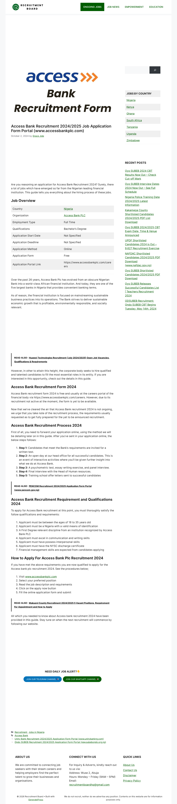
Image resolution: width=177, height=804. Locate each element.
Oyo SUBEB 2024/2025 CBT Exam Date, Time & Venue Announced (142, 231)
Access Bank (21, 735)
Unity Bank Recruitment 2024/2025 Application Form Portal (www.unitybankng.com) (59, 738)
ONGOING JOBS (92, 7)
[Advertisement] (88, 34)
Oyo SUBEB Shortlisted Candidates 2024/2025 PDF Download (142, 274)
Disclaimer (129, 775)
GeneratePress (35, 799)
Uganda (131, 133)
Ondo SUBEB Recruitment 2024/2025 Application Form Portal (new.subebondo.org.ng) (60, 742)
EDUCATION (156, 7)
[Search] (154, 70)
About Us (129, 765)
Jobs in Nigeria (36, 732)
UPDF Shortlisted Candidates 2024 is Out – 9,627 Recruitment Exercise (142, 244)
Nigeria (68, 208)
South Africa (134, 120)
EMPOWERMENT (134, 7)
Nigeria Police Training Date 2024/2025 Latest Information (142, 201)
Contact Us (130, 770)
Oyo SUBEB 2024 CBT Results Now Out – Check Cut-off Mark (140, 174)
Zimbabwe (133, 140)
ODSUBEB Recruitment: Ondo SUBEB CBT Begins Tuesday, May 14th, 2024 (140, 304)
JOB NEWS (113, 7)
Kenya (130, 107)
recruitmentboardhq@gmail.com (89, 784)
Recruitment (21, 732)
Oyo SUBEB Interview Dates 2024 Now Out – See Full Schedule (142, 187)
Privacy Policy (132, 780)
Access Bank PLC (74, 215)
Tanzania (132, 127)
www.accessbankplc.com (41, 576)
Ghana (131, 113)
